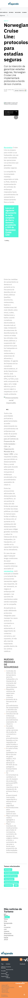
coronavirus (8, 571)
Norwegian (8, 147)
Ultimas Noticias (3, 967)
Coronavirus (8, 885)
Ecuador (24, 12)
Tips (2, 964)
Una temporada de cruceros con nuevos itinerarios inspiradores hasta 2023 (8, 930)
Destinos (11, 12)
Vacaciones (18, 12)
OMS (16, 885)
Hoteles (8, 964)
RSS (20, 986)
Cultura (8, 977)
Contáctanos (20, 983)
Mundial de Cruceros (11, 876)
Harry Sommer (9, 879)
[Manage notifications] (24, 994)
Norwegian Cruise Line (10, 232)
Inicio (6, 21)
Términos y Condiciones (4, 995)
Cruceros (8, 966)
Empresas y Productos (11, 882)
